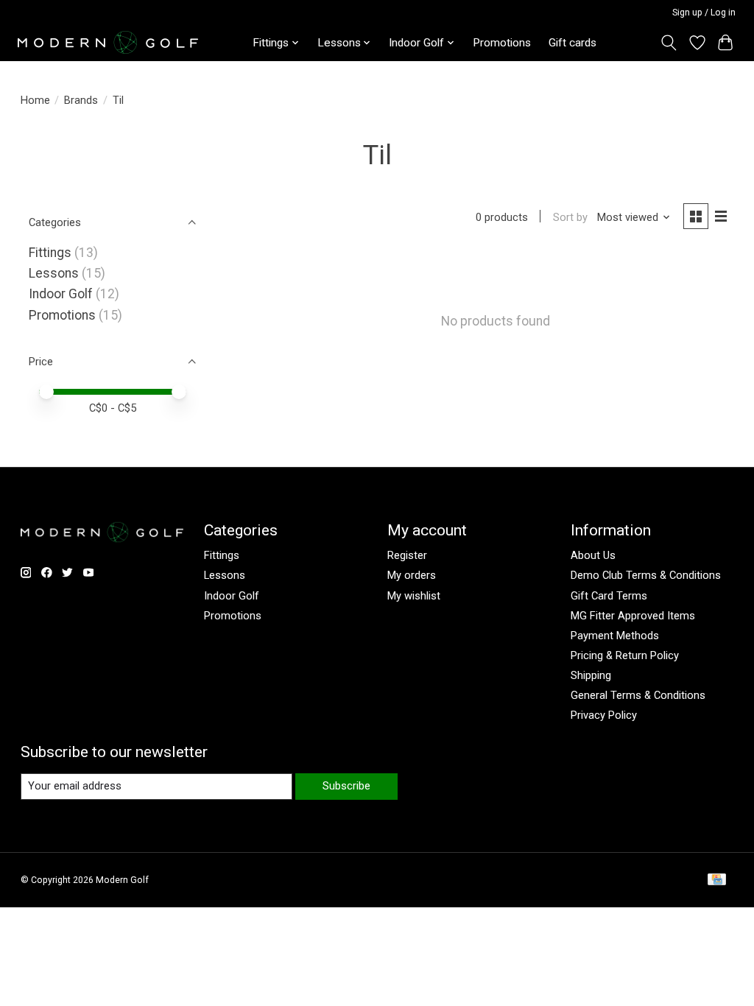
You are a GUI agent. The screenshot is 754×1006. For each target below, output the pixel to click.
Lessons (54, 273)
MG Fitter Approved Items (633, 615)
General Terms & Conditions (638, 695)
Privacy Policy (604, 715)
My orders (411, 575)
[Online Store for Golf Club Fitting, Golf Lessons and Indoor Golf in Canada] (108, 42)
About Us (593, 555)
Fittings (50, 252)
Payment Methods (615, 635)
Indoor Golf (61, 293)
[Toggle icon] (668, 42)
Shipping (591, 675)
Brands (81, 100)
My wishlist (413, 595)
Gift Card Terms (609, 595)
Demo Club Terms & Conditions (646, 575)
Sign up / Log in (704, 12)
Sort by (570, 217)
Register (407, 555)
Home (35, 100)
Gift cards (572, 42)
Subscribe (346, 785)
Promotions (502, 42)
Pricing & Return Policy (625, 655)
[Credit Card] (717, 880)
